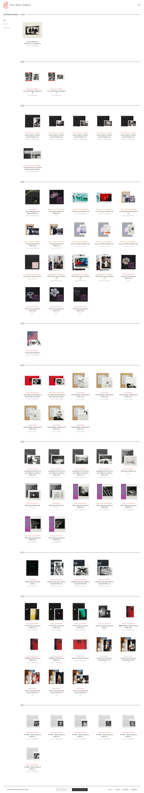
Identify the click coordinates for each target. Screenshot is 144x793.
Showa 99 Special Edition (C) (104, 244)
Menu (139, 5)
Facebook (125, 789)
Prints (6, 24)
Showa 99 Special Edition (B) (128, 244)
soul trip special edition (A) (80, 211)
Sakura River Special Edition (32, 276)
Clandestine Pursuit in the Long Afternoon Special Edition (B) (56, 473)
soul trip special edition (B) (104, 211)
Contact (117, 789)
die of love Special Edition (80, 658)
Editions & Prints (11, 15)
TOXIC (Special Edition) (32, 353)
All (5, 20)
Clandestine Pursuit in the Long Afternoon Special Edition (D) (104, 473)
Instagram (134, 789)
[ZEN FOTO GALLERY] (69, 5)
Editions (7, 28)
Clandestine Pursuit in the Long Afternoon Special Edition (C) (80, 473)
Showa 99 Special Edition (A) (80, 244)
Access (110, 789)
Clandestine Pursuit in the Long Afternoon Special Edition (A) (32, 473)
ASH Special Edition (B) (32, 505)
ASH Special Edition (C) (56, 505)
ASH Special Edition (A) (128, 471)
